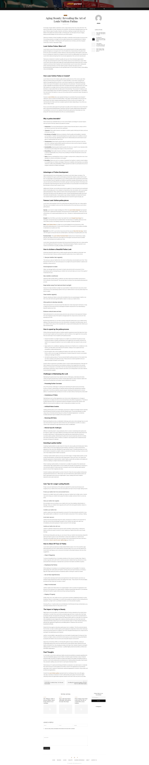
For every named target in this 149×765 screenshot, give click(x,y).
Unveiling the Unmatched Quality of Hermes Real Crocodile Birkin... (100, 39)
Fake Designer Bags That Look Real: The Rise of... (100, 50)
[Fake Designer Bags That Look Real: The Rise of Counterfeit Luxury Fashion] (93, 50)
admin (98, 23)
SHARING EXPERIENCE (82, 8)
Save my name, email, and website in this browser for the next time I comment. (60, 728)
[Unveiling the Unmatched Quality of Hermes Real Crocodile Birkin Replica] (93, 39)
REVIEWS (61, 8)
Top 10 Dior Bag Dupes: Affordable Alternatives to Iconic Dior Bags (65, 700)
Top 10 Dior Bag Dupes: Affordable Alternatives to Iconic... (100, 33)
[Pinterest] (77, 757)
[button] (104, 9)
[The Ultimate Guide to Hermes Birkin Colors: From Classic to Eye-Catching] (50, 709)
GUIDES (67, 8)
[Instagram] (74, 757)
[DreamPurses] (74, 4)
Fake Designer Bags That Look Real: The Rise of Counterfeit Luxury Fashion (81, 701)
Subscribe (98, 700)
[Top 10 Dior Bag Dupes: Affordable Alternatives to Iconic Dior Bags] (93, 34)
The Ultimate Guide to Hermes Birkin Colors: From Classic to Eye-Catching (49, 701)
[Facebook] (71, 757)
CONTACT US (92, 8)
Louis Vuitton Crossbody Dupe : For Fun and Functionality (53, 683)
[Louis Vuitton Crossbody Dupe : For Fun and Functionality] (93, 45)
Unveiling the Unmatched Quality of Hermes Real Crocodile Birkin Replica (77, 683)
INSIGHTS (73, 8)
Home (55, 8)
